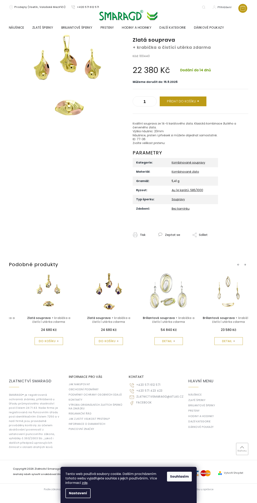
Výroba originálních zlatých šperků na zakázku (95, 406)
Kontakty (75, 399)
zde (85, 482)
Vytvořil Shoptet (233, 473)
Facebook (144, 402)
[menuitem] (18, 27)
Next (245, 264)
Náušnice (195, 394)
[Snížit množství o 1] (152, 102)
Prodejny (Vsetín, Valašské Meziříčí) (40, 7)
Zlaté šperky (196, 400)
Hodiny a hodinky (201, 416)
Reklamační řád (80, 413)
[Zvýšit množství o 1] (136, 102)
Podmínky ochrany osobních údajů (95, 394)
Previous (239, 264)
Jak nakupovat (79, 384)
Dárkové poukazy (201, 427)
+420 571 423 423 (149, 391)
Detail (157, 341)
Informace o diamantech (87, 424)
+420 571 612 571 (148, 385)
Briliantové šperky (201, 405)
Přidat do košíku (181, 101)
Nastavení (78, 493)
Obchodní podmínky (84, 389)
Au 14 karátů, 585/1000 (187, 190)
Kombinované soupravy (188, 162)
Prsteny (194, 410)
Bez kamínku (181, 209)
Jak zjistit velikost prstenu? (89, 419)
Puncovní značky (81, 429)
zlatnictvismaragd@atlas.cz (160, 397)
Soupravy (178, 199)
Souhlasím (179, 476)
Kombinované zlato (185, 172)
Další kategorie (199, 421)
